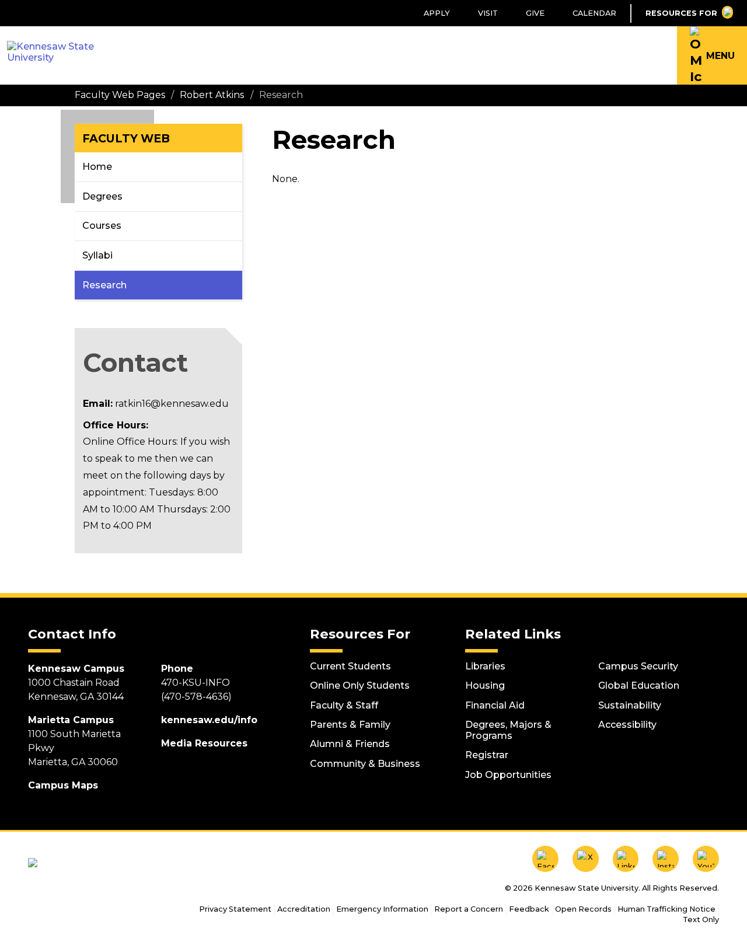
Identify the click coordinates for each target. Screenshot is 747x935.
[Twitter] (586, 859)
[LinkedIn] (626, 859)
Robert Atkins (212, 94)
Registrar (486, 754)
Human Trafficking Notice (666, 909)
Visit (488, 13)
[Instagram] (665, 859)
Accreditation (303, 909)
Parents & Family (350, 724)
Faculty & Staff (344, 705)
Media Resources (204, 743)
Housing (485, 685)
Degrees (102, 196)
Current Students (350, 666)
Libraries (485, 666)
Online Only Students (360, 685)
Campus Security (638, 666)
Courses (101, 225)
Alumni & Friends (350, 743)
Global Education (638, 685)
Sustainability (629, 705)
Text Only (701, 919)
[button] (712, 55)
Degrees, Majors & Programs (508, 730)
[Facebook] (545, 859)
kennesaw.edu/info (209, 719)
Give (535, 13)
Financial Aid (495, 705)
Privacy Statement (235, 909)
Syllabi (97, 255)
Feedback (529, 909)
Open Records (583, 909)
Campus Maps (63, 785)
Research (104, 285)
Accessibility (627, 724)
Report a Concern (468, 909)
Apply (437, 13)
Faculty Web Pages (120, 94)
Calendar (594, 13)
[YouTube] (706, 859)
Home (97, 166)
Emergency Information (382, 909)
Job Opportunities (508, 774)
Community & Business (365, 763)
